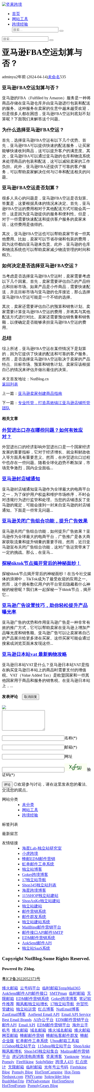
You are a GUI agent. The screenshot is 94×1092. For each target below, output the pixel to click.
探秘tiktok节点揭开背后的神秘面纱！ (41, 563)
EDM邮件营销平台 (72, 1020)
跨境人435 (64, 1062)
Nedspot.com (12, 1076)
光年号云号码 (56, 1067)
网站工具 (20, 19)
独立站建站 (32, 906)
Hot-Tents (72, 1072)
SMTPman (58, 993)
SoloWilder (44, 1062)
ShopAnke (81, 1046)
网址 (68, 756)
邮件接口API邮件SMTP (42, 932)
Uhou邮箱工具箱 (64, 1041)
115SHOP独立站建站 (40, 895)
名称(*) (70, 738)
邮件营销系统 (34, 911)
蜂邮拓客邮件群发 (62, 1035)
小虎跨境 (30, 853)
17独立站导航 (34, 880)
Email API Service (76, 1014)
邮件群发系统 (34, 917)
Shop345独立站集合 (41, 1051)
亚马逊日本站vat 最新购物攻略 (34, 654)
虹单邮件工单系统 (38, 864)
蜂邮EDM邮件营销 (38, 859)
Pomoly (8, 1062)
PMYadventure (38, 1081)
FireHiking (25, 1062)
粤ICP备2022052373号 (21, 979)
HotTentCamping (48, 1072)
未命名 (54, 77)
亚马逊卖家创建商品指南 (40, 393)
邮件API (9, 1025)
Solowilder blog (57, 1076)
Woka (85, 1056)
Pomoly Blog (22, 1072)
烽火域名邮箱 (60, 1030)
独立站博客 (32, 869)
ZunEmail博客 (14, 1014)
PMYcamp (33, 1076)
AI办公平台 (43, 1020)
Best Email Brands (17, 1020)
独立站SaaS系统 (36, 948)
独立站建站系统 (36, 922)
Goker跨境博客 (35, 874)
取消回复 (30, 697)
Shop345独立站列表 (39, 885)
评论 (7, 784)
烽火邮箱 (10, 988)
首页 (16, 14)
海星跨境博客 (34, 890)
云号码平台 (30, 988)
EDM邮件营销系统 (38, 938)
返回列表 (10, 384)
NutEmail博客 (67, 1009)
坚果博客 (54, 1056)
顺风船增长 (12, 1051)
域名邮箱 (38, 1030)
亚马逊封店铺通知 (21, 478)
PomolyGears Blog (43, 1085)
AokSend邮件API (37, 943)
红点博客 (46, 1009)
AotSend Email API (43, 1014)
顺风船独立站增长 (32, 1004)
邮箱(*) (70, 747)
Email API (27, 1025)
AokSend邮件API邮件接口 (25, 993)
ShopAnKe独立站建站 (41, 901)
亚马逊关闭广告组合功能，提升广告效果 (45, 520)
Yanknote (71, 1056)
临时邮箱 (77, 993)
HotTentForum (14, 1085)
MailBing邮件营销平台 (41, 927)
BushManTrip (13, 1081)
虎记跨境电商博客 (28, 1056)
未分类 (28, 804)
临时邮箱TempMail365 (61, 988)
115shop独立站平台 (19, 1046)
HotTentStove (63, 1081)
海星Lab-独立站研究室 (42, 848)
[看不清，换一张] (75, 767)
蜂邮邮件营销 (32, 1035)
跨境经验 (20, 24)
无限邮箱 (16, 1067)
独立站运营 (26, 1009)
